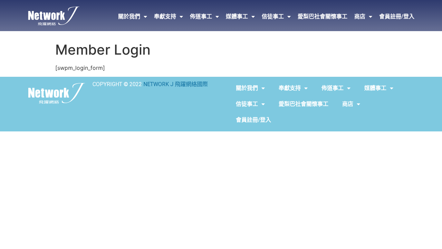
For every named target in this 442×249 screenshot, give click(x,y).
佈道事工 (201, 16)
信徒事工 (273, 16)
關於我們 (129, 16)
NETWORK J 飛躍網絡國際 (175, 84)
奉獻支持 (165, 16)
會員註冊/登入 (396, 16)
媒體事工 (237, 16)
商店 (359, 16)
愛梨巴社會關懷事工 (322, 16)
